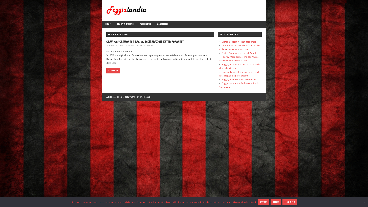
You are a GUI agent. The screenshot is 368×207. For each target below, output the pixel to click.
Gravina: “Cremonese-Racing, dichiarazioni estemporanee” (145, 42)
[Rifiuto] (364, 202)
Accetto (263, 202)
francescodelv (135, 45)
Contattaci (162, 24)
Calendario (145, 24)
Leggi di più (289, 202)
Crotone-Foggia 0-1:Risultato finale (239, 41)
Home (108, 24)
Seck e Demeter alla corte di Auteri (239, 53)
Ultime (150, 45)
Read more (113, 70)
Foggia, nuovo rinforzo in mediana (239, 79)
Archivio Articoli (125, 24)
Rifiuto (276, 202)
